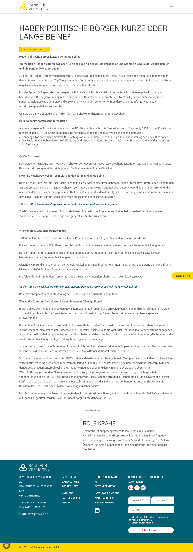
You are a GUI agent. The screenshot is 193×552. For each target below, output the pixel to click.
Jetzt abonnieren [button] (151, 530)
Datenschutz (70, 481)
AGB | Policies (70, 486)
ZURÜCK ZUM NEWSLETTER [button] (32, 50)
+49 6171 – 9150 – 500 (34, 502)
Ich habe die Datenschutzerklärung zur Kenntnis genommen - (150, 520)
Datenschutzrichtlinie (142, 523)
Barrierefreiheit (105, 502)
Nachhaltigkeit (104, 498)
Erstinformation (106, 486)
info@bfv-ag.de (38, 514)
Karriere (67, 493)
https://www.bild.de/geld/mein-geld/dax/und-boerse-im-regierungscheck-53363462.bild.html (82, 286)
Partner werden (72, 498)
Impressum (69, 477)
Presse (66, 502)
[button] (171, 9)
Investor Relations (107, 493)
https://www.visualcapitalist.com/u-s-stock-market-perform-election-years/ (74, 204)
